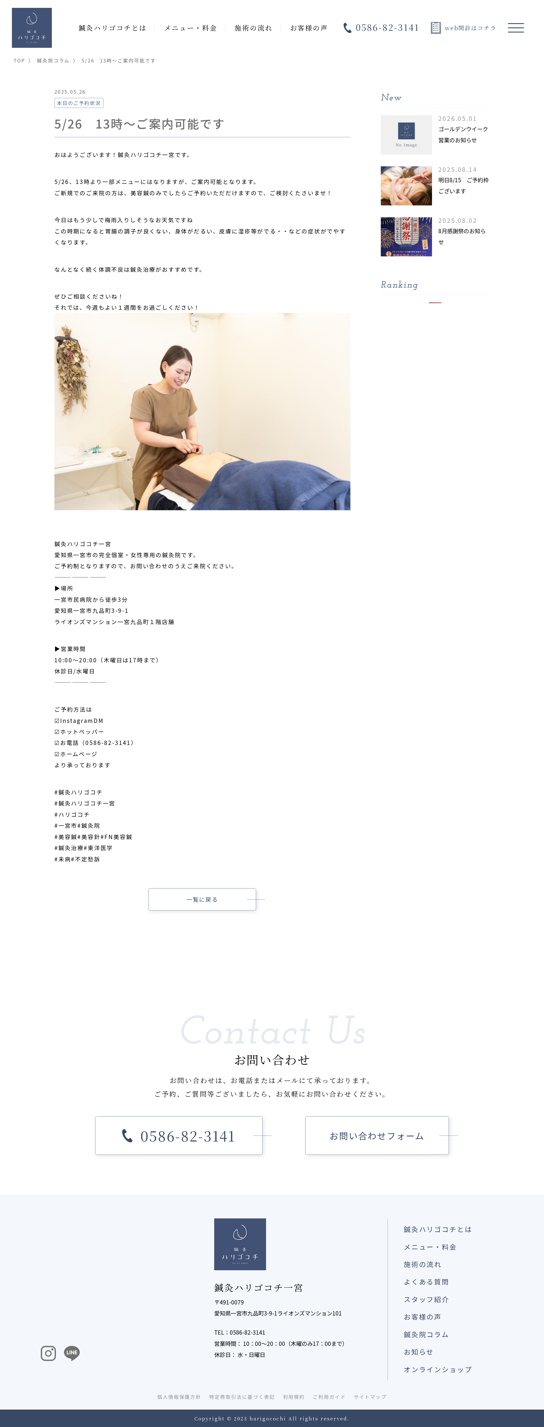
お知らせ (419, 1351)
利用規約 (294, 1396)
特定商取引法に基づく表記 (242, 1396)
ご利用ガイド (329, 1396)
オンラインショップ (438, 1369)
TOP (19, 60)
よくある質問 (426, 1281)
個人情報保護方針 (179, 1396)
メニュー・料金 (190, 27)
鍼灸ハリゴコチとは (113, 27)
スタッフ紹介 (426, 1299)
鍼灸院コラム (53, 60)
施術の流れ (254, 27)
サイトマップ (370, 1396)
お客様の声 (309, 27)
